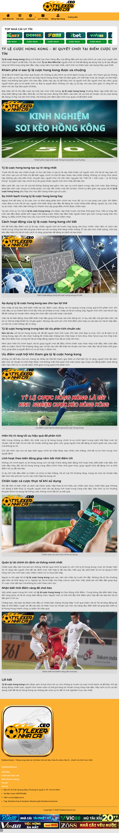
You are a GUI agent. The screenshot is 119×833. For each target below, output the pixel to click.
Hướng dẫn (73, 17)
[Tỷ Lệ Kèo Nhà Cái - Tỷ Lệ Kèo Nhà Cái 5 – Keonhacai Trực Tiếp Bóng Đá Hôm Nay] (59, 6)
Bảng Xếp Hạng (58, 19)
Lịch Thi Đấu (43, 19)
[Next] (107, 38)
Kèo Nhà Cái (8, 19)
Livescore (30, 19)
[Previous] (11, 38)
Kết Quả (20, 19)
